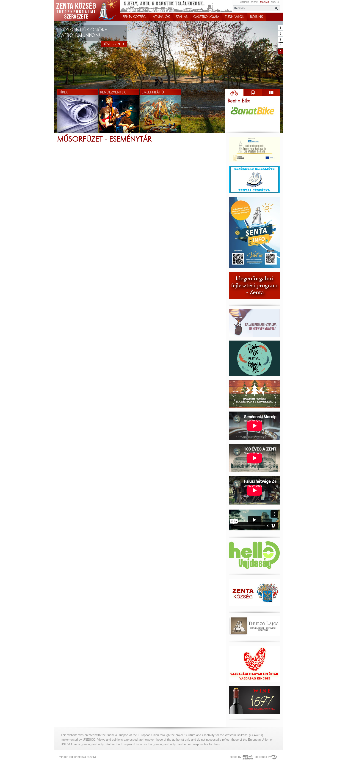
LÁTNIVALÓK (161, 17)
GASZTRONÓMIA (206, 17)
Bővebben (111, 44)
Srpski (254, 2)
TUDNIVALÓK (234, 17)
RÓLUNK (256, 17)
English (275, 2)
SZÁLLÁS (182, 17)
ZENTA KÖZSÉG (134, 17)
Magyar (264, 2)
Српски (244, 2)
